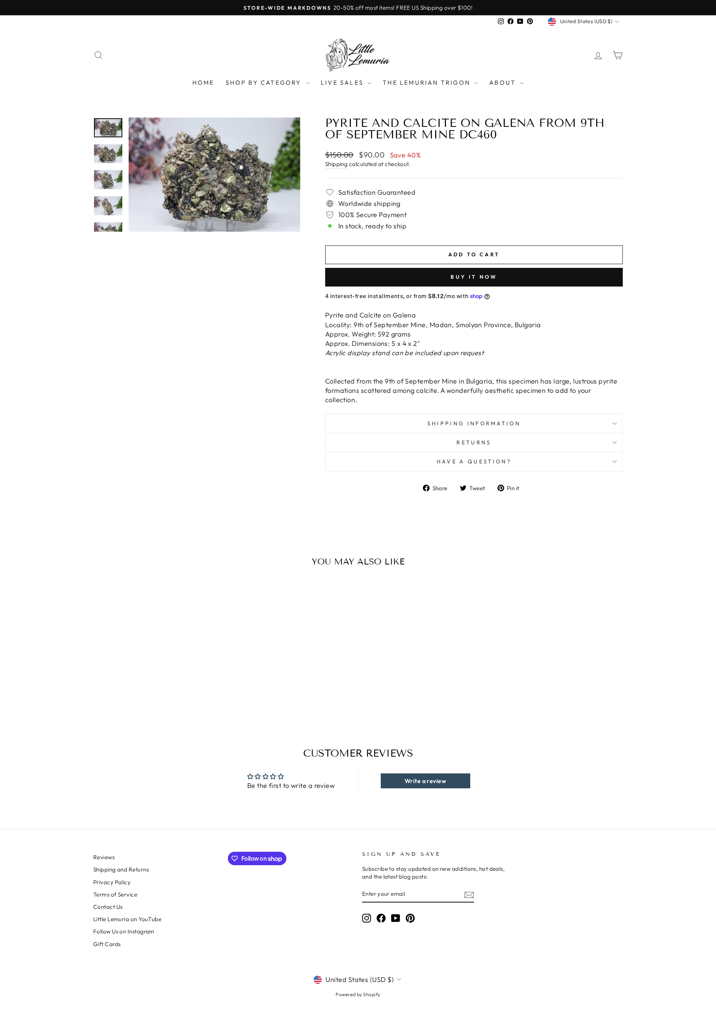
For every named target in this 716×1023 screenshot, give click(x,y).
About (503, 82)
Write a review (425, 781)
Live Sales (343, 82)
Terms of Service (115, 894)
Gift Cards (107, 944)
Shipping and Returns (121, 869)
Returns (473, 442)
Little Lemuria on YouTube (127, 919)
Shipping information (474, 423)
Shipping (336, 164)
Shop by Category (265, 82)
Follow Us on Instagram (123, 931)
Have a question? (474, 461)
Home (203, 82)
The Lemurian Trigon (427, 82)
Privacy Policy (112, 882)
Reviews (103, 857)
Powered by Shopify (358, 994)
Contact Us (108, 906)
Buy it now (473, 276)
